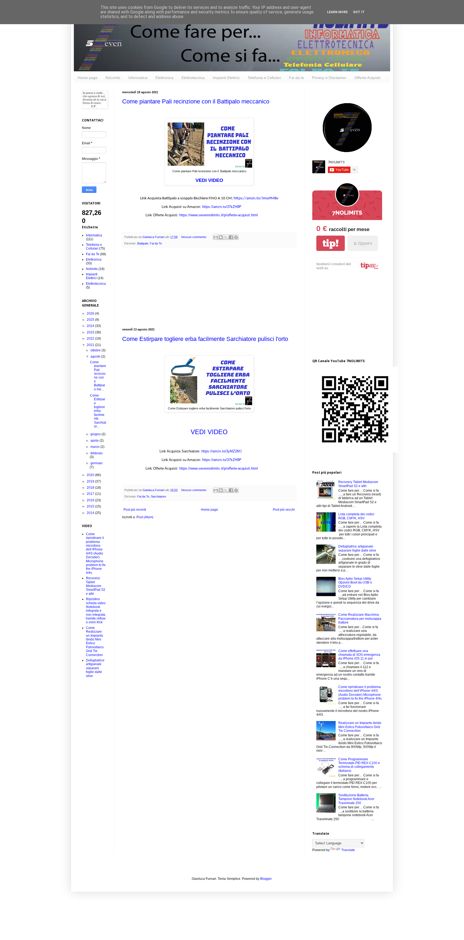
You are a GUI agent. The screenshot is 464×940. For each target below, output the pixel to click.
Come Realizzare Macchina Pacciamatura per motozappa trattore (359, 618)
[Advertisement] (209, 287)
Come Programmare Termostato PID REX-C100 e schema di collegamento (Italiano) (359, 765)
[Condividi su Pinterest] (236, 237)
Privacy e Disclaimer (329, 77)
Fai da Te (156, 243)
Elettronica (164, 77)
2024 (91, 326)
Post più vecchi (284, 510)
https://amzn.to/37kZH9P (221, 207)
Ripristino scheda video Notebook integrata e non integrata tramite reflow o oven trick (96, 610)
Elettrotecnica (193, 77)
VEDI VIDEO (209, 180)
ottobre (96, 350)
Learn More (337, 12)
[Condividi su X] (226, 237)
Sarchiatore (158, 496)
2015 (91, 506)
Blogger (265, 879)
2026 (91, 313)
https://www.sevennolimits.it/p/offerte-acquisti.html (218, 215)
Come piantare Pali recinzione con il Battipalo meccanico (195, 101)
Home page (87, 77)
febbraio (96, 453)
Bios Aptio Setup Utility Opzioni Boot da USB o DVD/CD (355, 582)
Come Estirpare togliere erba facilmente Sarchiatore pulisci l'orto (205, 339)
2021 (91, 345)
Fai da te (296, 77)
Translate (348, 850)
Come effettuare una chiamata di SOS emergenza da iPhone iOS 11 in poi (359, 655)
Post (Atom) (144, 517)
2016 (91, 500)
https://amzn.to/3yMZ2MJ (221, 451)
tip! (330, 243)
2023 (91, 332)
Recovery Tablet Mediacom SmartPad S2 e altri (95, 586)
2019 (91, 481)
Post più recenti (135, 510)
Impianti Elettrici (226, 77)
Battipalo (142, 243)
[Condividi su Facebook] (231, 237)
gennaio (96, 463)
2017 (91, 494)
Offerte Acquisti (367, 77)
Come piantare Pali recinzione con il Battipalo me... (98, 375)
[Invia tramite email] (215, 237)
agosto (95, 356)
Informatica (137, 77)
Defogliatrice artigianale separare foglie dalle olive (95, 668)
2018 (91, 487)
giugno (96, 434)
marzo (95, 447)
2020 (91, 475)
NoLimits (113, 77)
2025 (91, 320)
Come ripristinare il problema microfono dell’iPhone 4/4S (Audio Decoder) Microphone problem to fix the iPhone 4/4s (96, 553)
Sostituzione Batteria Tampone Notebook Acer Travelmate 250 (356, 799)
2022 (91, 338)
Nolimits (92, 269)
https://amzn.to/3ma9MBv (256, 198)
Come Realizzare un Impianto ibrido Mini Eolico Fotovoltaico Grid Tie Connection (95, 641)
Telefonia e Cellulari (264, 77)
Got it (359, 12)
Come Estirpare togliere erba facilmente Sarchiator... (98, 411)
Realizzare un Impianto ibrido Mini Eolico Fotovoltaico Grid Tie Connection (359, 727)
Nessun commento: (194, 237)
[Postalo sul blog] (220, 237)
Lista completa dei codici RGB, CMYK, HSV (356, 516)
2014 (91, 513)
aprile (95, 440)
